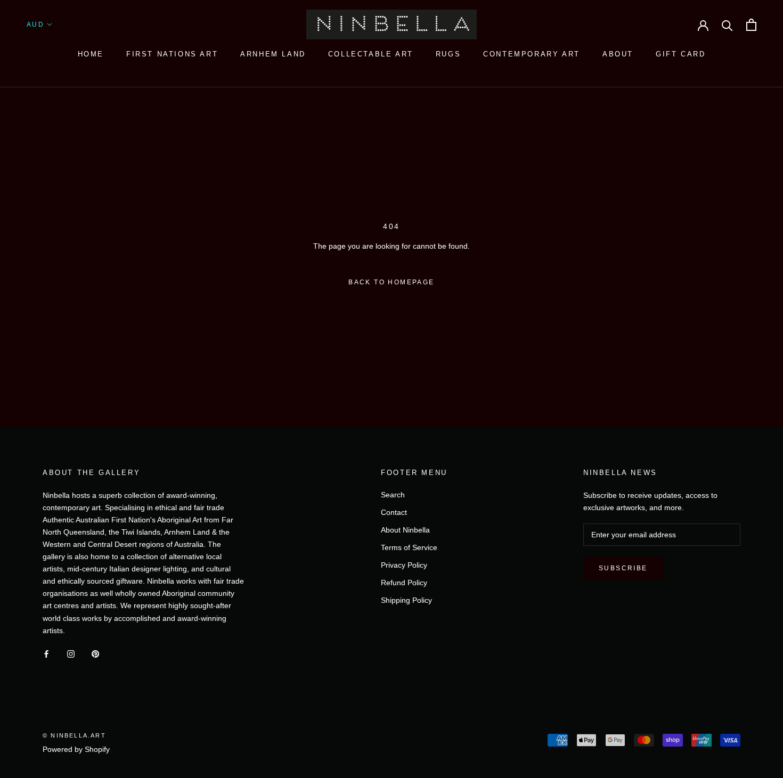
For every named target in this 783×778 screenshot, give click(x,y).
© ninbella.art (74, 735)
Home (91, 54)
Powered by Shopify (76, 749)
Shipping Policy (406, 600)
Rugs (448, 54)
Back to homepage (391, 282)
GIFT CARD (680, 54)
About (617, 54)
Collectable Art (370, 54)
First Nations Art (172, 54)
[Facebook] (46, 654)
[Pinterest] (95, 654)
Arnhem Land (273, 54)
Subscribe (623, 568)
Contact (394, 512)
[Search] (727, 24)
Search (393, 494)
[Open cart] (751, 25)
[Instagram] (71, 654)
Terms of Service (409, 547)
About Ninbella (405, 530)
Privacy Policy (404, 565)
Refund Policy (404, 582)
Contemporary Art (531, 54)
